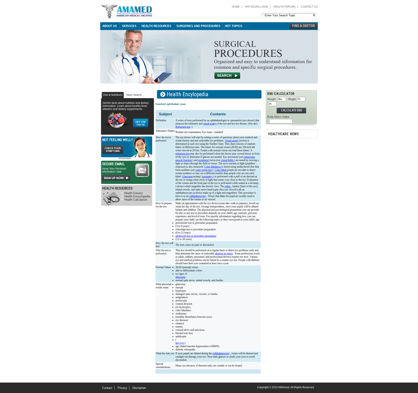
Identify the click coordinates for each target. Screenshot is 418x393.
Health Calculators (135, 199)
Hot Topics (233, 26)
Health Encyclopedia (137, 196)
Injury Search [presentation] (134, 94)
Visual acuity (232, 140)
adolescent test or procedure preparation (195, 235)
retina (228, 186)
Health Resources (156, 26)
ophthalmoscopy (197, 196)
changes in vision (224, 253)
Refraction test (182, 126)
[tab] (113, 95)
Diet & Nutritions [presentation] (112, 94)
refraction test (182, 153)
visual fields (227, 160)
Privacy (122, 388)
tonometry (207, 176)
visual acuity (210, 123)
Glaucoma (187, 176)
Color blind (221, 169)
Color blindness (212, 166)
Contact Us (309, 6)
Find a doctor (303, 26)
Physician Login (256, 6)
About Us (109, 26)
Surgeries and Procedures (198, 26)
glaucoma (180, 277)
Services (129, 26)
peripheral (203, 160)
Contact (107, 388)
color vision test (204, 169)
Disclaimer (139, 388)
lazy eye (179, 342)
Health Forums (284, 6)
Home (236, 6)
